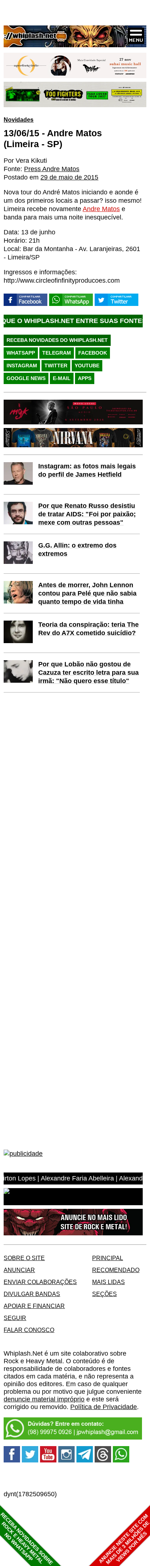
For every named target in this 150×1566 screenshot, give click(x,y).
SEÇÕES (104, 1294)
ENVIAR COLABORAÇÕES (40, 1282)
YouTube (87, 365)
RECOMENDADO (115, 1270)
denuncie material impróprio (44, 1399)
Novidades (18, 119)
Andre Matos (101, 209)
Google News (26, 378)
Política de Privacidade (103, 1406)
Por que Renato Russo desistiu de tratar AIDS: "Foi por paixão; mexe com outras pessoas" (87, 514)
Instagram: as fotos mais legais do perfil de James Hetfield (87, 470)
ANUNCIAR (19, 1270)
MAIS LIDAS (108, 1282)
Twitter (55, 365)
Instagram (22, 365)
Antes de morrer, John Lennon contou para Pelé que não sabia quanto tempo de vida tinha (87, 593)
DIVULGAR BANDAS (32, 1294)
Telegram (56, 353)
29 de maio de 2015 (69, 177)
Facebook (92, 353)
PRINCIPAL (107, 1258)
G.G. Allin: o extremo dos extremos (77, 549)
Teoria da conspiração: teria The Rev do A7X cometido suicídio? (88, 629)
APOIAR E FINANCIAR (34, 1306)
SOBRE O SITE (24, 1258)
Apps (84, 378)
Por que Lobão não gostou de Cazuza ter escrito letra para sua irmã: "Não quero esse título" (88, 673)
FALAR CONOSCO (29, 1330)
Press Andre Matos (51, 169)
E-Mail (62, 378)
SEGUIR (15, 1318)
